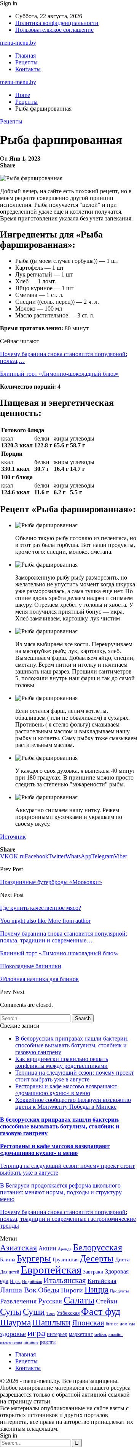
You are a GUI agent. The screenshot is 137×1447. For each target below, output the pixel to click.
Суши (34, 1311)
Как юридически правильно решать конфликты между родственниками (61, 1062)
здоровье (13, 1334)
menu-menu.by (18, 42)
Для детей (9, 1272)
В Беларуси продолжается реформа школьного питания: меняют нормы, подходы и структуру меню (61, 1192)
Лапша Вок (18, 1290)
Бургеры (34, 1258)
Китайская (102, 1280)
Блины (7, 1260)
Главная (25, 55)
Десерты (96, 1258)
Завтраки (93, 1272)
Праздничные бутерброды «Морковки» (51, 882)
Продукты (119, 1291)
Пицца (96, 1289)
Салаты (79, 1300)
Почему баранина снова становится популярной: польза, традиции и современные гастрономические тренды (68, 1219)
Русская (50, 1301)
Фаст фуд (100, 1311)
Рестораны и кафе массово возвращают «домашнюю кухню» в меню (66, 1089)
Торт (50, 1313)
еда (132, 1324)
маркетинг (81, 1334)
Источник (13, 836)
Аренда (65, 1249)
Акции (47, 1248)
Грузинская (65, 1260)
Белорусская (97, 1247)
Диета (122, 1259)
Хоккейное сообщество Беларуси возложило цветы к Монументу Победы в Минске (73, 1103)
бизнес (112, 1324)
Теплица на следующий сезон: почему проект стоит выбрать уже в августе (74, 1076)
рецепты (48, 1342)
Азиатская (18, 1247)
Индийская (32, 1282)
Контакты (28, 69)
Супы (10, 1311)
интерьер (57, 1334)
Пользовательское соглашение (54, 30)
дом (123, 1324)
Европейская (51, 1270)
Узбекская (68, 1313)
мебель (100, 1335)
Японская (88, 1322)
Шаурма (15, 1322)
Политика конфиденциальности (57, 23)
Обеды (48, 1290)
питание (31, 1342)
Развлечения (18, 1301)
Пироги (72, 1290)
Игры (15, 1281)
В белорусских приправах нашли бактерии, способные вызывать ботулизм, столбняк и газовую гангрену (72, 1045)
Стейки (107, 1301)
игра (36, 1333)
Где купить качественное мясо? (40, 908)
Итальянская (64, 1280)
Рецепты (26, 62)
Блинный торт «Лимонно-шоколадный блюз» (59, 373)
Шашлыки (51, 1322)
